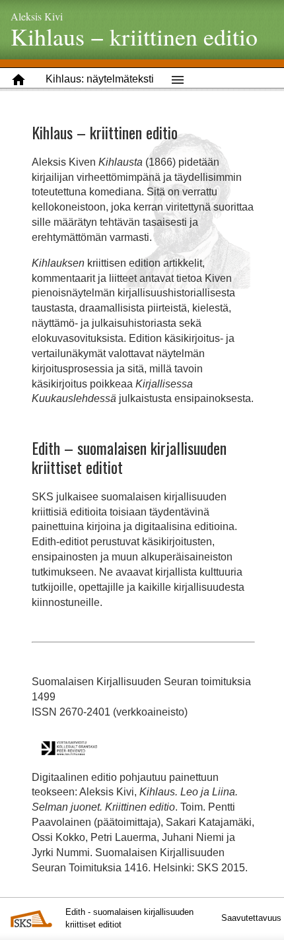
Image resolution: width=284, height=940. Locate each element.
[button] (100, 79)
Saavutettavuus (251, 918)
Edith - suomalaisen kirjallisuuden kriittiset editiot (129, 918)
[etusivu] (18, 80)
